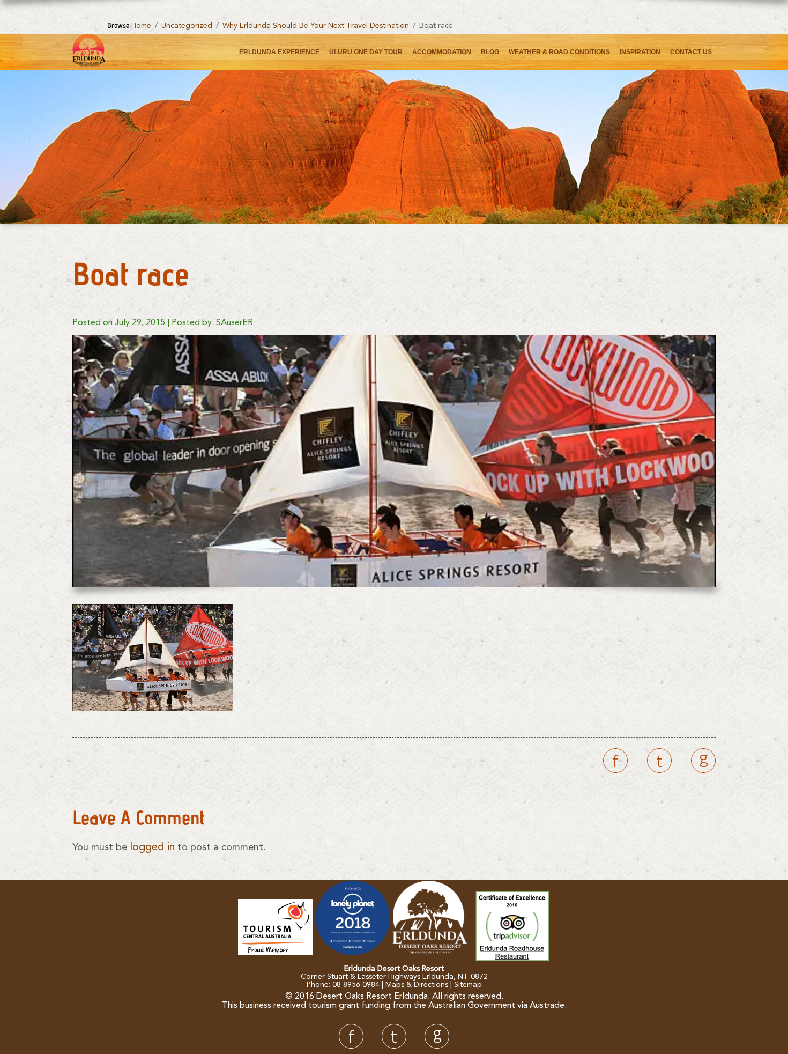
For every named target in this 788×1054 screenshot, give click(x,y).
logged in (152, 847)
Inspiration (640, 52)
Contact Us (691, 52)
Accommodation (441, 52)
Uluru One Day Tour (366, 52)
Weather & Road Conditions (559, 52)
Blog (490, 52)
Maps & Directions (416, 985)
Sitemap (468, 985)
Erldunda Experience (279, 52)
